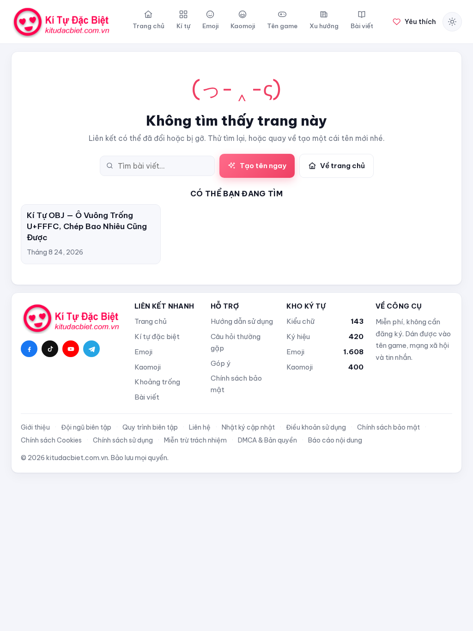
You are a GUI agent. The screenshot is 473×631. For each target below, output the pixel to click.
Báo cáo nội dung (335, 440)
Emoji (143, 351)
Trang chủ (150, 321)
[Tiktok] (50, 348)
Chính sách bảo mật (236, 384)
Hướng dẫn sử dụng (242, 321)
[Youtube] (70, 348)
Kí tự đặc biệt (157, 336)
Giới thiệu (35, 427)
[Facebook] (29, 348)
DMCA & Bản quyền (267, 440)
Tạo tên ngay (263, 165)
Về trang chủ (342, 165)
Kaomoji (147, 367)
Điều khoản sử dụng (316, 427)
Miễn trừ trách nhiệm (195, 440)
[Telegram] (91, 348)
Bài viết (146, 397)
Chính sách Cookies (51, 440)
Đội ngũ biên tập (86, 427)
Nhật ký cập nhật (248, 427)
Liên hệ (200, 427)
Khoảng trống (157, 381)
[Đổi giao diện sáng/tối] (452, 21)
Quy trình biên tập (150, 427)
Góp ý (220, 363)
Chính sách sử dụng (123, 440)
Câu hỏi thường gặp (236, 342)
